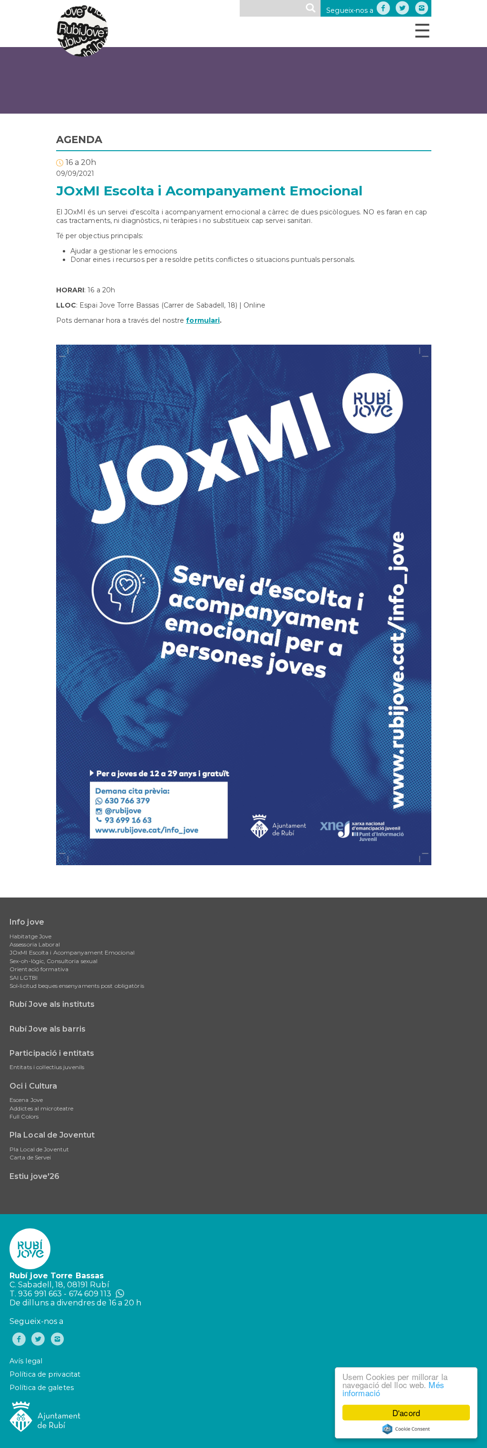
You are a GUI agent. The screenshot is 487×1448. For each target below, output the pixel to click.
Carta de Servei (30, 1157)
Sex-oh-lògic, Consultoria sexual (53, 961)
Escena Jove (26, 1099)
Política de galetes (42, 1387)
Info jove (27, 922)
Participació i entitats (52, 1053)
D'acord (406, 1413)
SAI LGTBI (24, 977)
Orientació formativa (39, 969)
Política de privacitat (45, 1374)
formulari (203, 320)
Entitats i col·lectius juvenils (47, 1067)
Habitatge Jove (30, 936)
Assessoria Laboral (35, 944)
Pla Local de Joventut (52, 1134)
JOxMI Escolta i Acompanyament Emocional (72, 952)
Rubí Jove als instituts (52, 1004)
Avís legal (26, 1361)
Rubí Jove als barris (48, 1028)
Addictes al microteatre (41, 1108)
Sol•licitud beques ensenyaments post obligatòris (77, 985)
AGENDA (79, 139)
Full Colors (24, 1116)
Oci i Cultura (33, 1086)
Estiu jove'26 (34, 1176)
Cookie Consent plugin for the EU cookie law (406, 1429)
